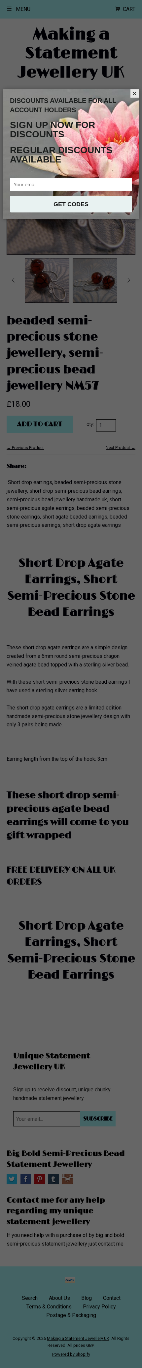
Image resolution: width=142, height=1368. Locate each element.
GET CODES (71, 204)
